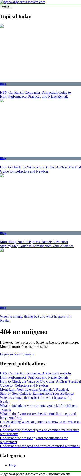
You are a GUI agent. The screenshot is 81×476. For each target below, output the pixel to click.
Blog (3, 83)
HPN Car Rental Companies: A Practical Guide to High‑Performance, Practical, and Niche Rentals (35, 94)
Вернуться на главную (17, 354)
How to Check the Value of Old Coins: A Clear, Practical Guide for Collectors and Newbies (40, 169)
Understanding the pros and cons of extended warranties (40, 446)
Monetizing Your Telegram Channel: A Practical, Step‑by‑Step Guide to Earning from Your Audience (37, 244)
